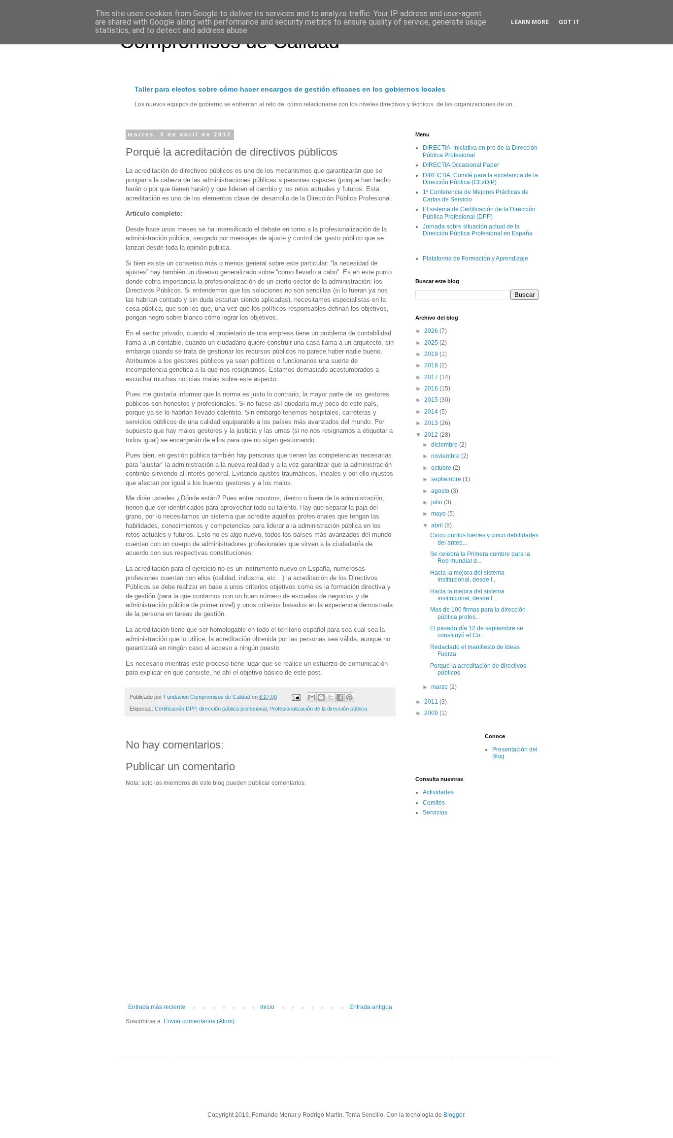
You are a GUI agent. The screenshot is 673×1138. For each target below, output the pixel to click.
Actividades (438, 792)
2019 (431, 354)
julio (437, 502)
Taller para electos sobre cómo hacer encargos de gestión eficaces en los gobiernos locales (290, 89)
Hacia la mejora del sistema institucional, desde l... (467, 576)
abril (437, 525)
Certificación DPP (175, 709)
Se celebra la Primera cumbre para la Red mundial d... (480, 557)
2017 (431, 377)
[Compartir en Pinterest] (349, 697)
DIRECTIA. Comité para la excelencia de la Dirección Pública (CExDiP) (480, 179)
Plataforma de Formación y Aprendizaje (475, 258)
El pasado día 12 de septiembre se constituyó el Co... (476, 632)
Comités (434, 802)
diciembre (445, 444)
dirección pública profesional (233, 709)
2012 (431, 434)
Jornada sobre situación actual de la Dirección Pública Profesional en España (478, 230)
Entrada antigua (370, 1007)
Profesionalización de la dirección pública (318, 709)
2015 (431, 399)
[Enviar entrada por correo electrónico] (295, 697)
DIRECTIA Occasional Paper (461, 165)
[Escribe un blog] (321, 697)
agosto (441, 491)
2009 (431, 713)
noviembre (446, 456)
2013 (431, 423)
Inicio (267, 1007)
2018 (431, 365)
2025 (431, 342)
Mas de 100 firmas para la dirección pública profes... (478, 613)
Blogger (453, 1114)
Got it (569, 22)
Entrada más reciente (156, 1007)
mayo (439, 513)
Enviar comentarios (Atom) (199, 1021)
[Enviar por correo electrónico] (312, 697)
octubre (442, 467)
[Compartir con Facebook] (340, 697)
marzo (440, 686)
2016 (431, 388)
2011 (431, 701)
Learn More (530, 22)
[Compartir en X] (331, 697)
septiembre (447, 479)
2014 (431, 411)
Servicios (435, 812)
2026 (431, 330)
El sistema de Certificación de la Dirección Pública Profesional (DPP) (479, 213)
